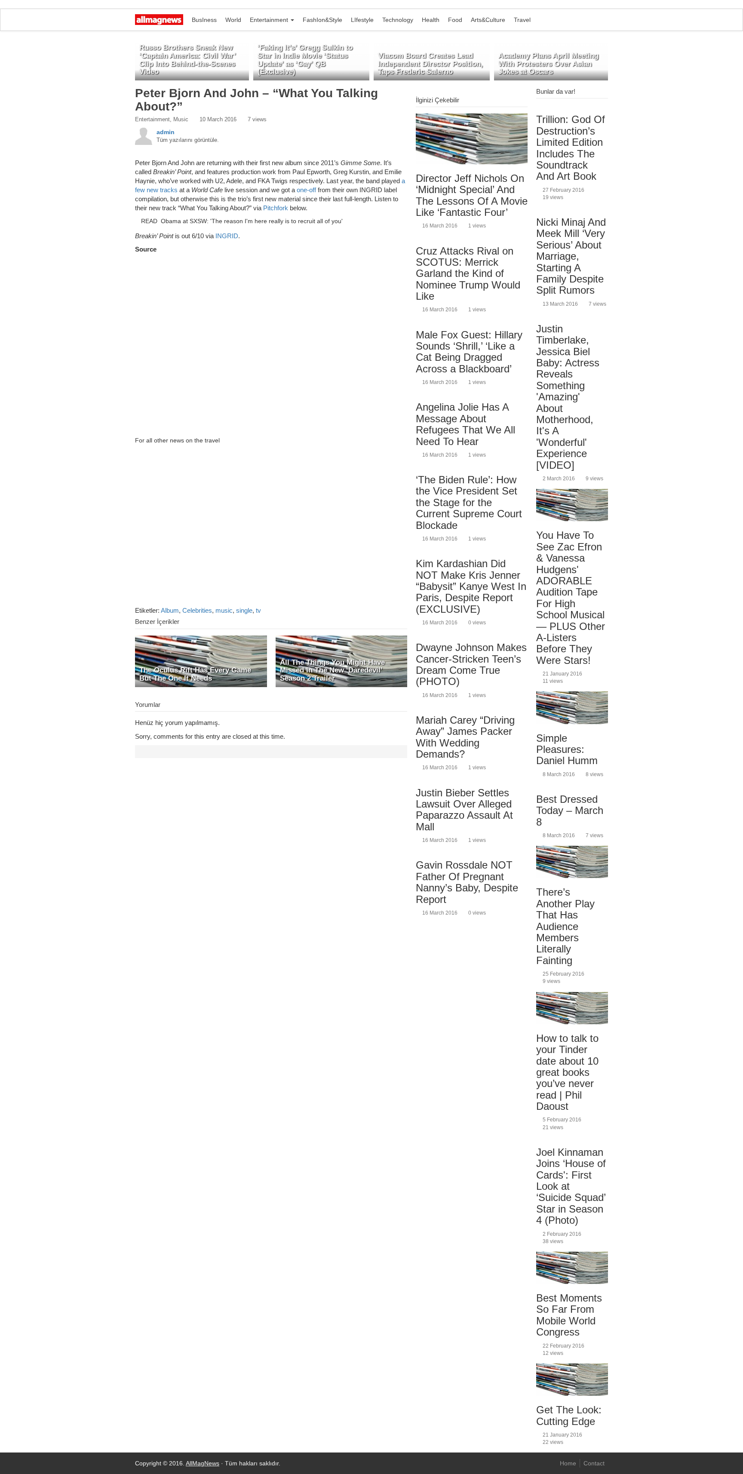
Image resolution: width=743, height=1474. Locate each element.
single (244, 610)
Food (455, 19)
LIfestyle (362, 19)
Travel (522, 19)
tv (258, 610)
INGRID (226, 236)
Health (430, 19)
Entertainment (270, 19)
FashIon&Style (322, 19)
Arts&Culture (488, 19)
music (224, 610)
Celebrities (197, 610)
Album (170, 610)
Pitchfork (275, 208)
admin (166, 132)
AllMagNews (202, 1463)
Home (568, 1463)
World (233, 19)
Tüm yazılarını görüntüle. (188, 140)
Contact (594, 1463)
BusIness (204, 19)
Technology (397, 19)
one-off (306, 189)
